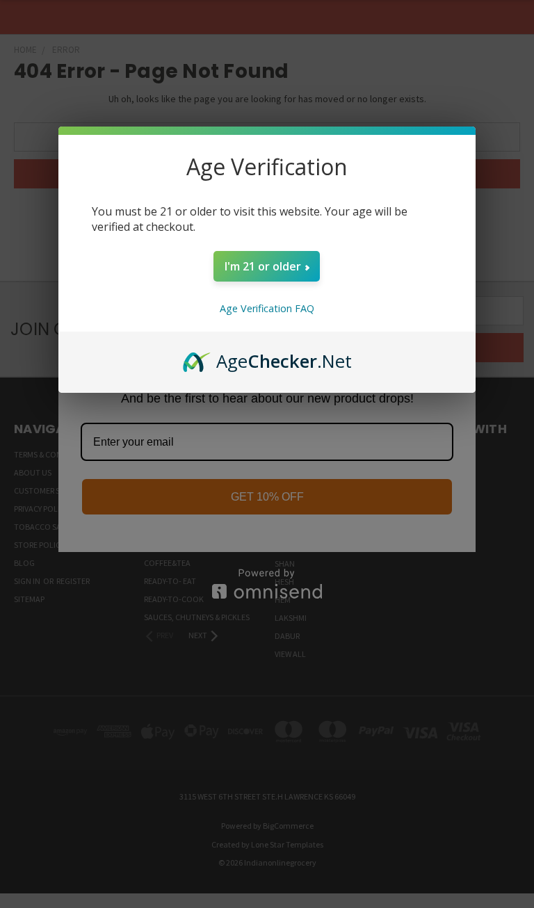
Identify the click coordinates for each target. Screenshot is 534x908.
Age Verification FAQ (267, 308)
